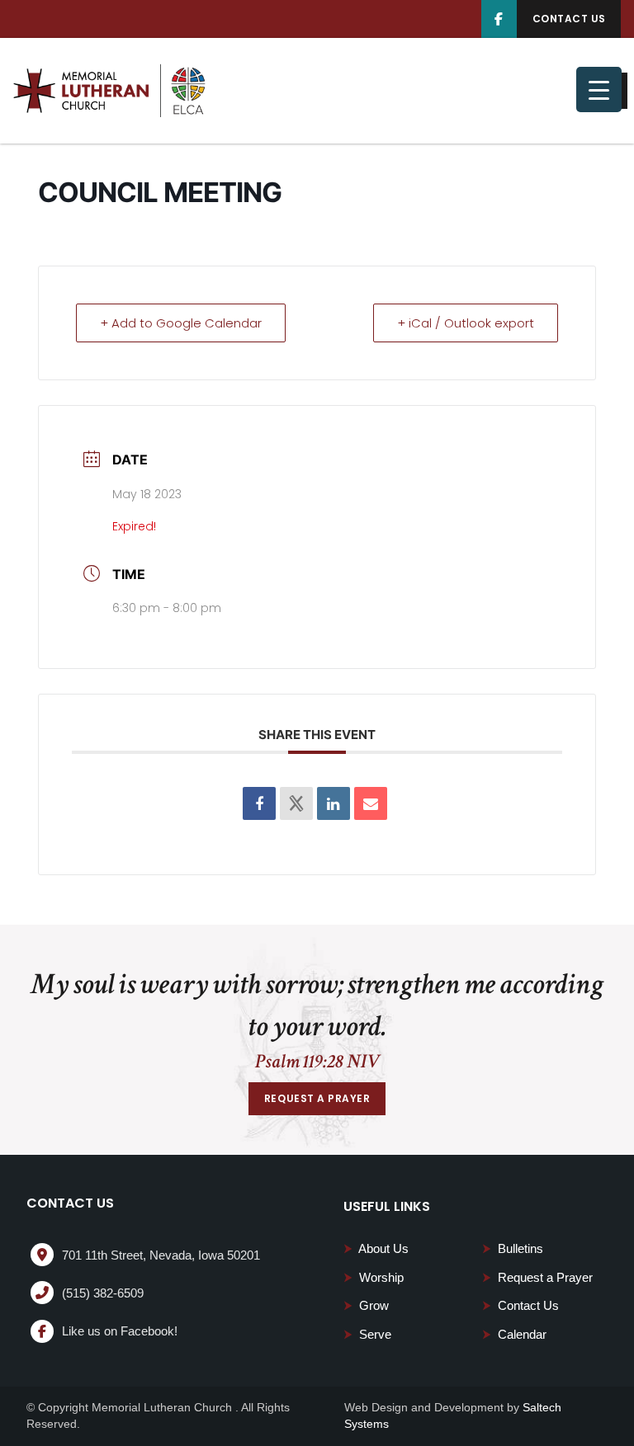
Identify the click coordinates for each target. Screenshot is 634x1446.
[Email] (370, 803)
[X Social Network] (296, 803)
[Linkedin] (333, 803)
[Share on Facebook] (259, 803)
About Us (376, 1248)
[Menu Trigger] (599, 89)
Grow (366, 1305)
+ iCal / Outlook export (465, 323)
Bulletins (512, 1248)
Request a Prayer (537, 1277)
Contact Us (520, 1305)
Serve (367, 1334)
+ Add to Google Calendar (181, 323)
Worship (373, 1277)
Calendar (514, 1334)
